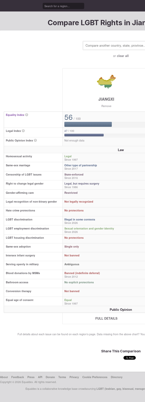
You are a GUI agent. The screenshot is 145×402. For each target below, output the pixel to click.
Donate (50, 377)
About (4, 377)
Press (31, 377)
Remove (106, 106)
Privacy (74, 377)
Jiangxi (106, 99)
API (40, 377)
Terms (62, 377)
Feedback (17, 377)
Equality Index (15, 115)
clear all (123, 55)
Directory (117, 377)
